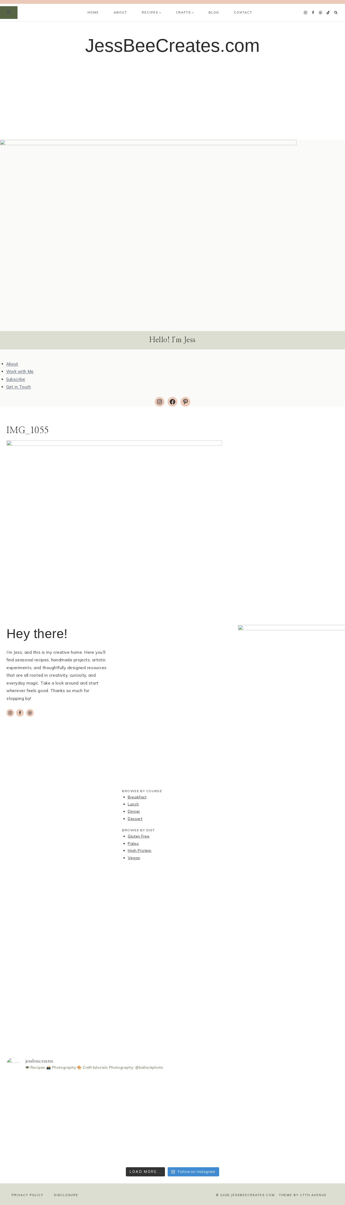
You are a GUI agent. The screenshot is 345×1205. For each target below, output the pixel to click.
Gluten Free (138, 836)
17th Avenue (313, 1195)
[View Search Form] (336, 12)
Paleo (133, 843)
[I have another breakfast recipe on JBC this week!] (38, 1094)
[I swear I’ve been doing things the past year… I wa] (239, 1115)
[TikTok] (328, 12)
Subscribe (15, 379)
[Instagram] (305, 12)
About (120, 12)
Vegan (134, 857)
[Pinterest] (320, 12)
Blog (214, 12)
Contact (243, 12)
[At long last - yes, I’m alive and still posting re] (105, 1091)
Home (93, 12)
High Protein (139, 850)
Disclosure (66, 1195)
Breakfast (137, 797)
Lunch (133, 804)
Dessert (135, 818)
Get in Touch (18, 386)
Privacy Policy (27, 1195)
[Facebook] (312, 12)
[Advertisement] (172, 99)
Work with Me (20, 371)
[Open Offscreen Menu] (9, 12)
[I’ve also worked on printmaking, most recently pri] (172, 1105)
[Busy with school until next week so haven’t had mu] (306, 1120)
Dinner (134, 811)
